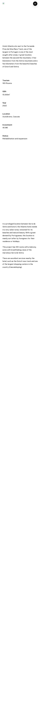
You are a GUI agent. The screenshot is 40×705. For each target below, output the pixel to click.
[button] (35, 4)
